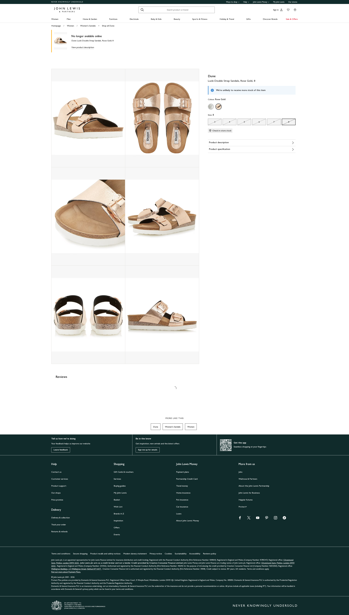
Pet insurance (182, 499)
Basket (117, 499)
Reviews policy (209, 553)
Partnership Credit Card (187, 479)
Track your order (58, 524)
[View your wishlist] (287, 10)
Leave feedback (61, 450)
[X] (248, 518)
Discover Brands (270, 19)
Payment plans (182, 472)
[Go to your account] (281, 10)
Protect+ (243, 506)
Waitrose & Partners (248, 479)
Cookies (168, 553)
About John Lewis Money (187, 520)
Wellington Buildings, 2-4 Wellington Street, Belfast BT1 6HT (76, 569)
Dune (155, 426)
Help (245, 2)
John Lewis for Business (249, 492)
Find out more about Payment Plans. (66, 572)
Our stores (292, 2)
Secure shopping (80, 553)
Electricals (134, 19)
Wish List (118, 506)
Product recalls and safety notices (105, 553)
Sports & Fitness (199, 19)
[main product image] (62, 41)
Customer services (59, 479)
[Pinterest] (266, 518)
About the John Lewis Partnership (254, 485)
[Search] (142, 10)
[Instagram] (275, 518)
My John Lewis (278, 2)
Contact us (56, 472)
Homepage (56, 25)
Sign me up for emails (147, 450)
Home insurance (183, 492)
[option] (211, 107)
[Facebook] (240, 518)
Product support (58, 485)
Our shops (56, 492)
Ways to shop (231, 2)
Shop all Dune (108, 25)
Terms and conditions (60, 553)
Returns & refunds (59, 531)
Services (117, 479)
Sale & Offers (292, 19)
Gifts (248, 19)
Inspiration (118, 520)
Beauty (177, 19)
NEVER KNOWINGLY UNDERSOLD (67, 2)
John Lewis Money (260, 2)
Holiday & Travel (227, 19)
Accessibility (194, 553)
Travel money (182, 485)
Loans (178, 513)
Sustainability (180, 553)
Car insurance (182, 506)
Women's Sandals (88, 25)
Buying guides (120, 485)
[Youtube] (257, 518)
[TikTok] (284, 518)
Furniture (113, 19)
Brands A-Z (119, 513)
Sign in (276, 9)
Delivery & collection (60, 517)
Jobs (240, 472)
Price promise (57, 499)
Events (117, 534)
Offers (117, 527)
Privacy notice (156, 553)
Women (54, 19)
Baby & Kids (156, 19)
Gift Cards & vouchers (123, 472)
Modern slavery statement (135, 553)
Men (69, 19)
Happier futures (246, 499)
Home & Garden (90, 19)
